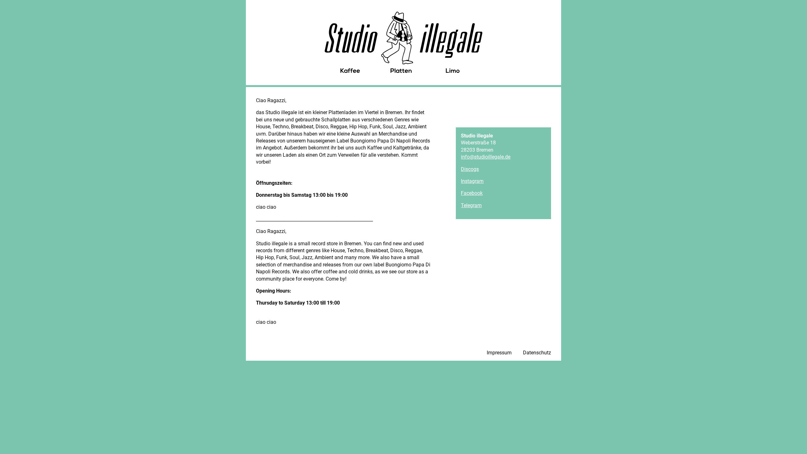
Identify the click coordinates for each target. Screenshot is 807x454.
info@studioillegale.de (485, 157)
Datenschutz (537, 353)
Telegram (471, 205)
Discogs (470, 169)
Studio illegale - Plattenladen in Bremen (403, 42)
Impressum (499, 353)
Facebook (472, 193)
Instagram (472, 181)
